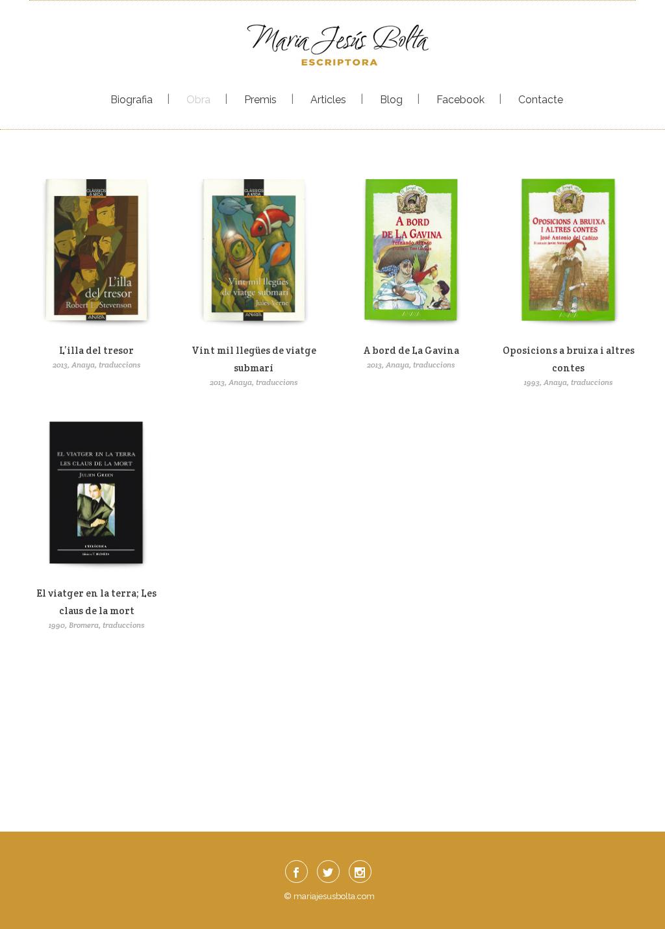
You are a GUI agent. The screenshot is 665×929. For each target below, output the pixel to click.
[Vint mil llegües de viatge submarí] (254, 254)
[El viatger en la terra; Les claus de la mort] (96, 497)
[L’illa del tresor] (96, 254)
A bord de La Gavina (411, 350)
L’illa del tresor (96, 350)
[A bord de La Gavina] (411, 254)
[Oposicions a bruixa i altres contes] (568, 254)
